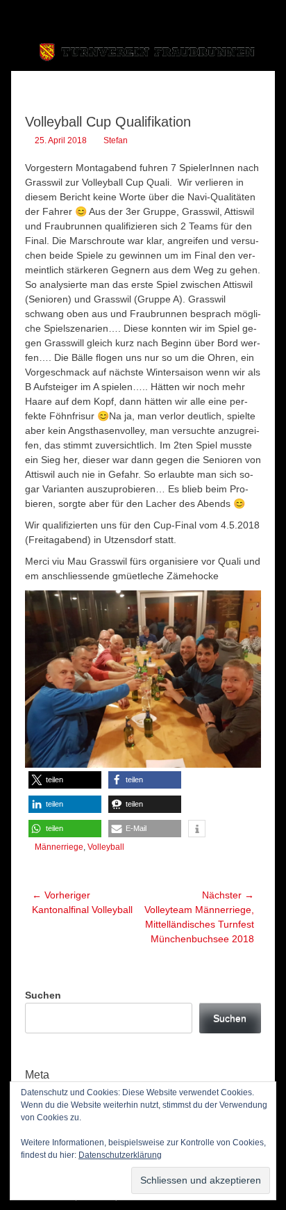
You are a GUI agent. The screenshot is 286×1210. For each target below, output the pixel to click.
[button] (64, 780)
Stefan (115, 140)
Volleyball (105, 847)
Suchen (43, 995)
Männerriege (59, 847)
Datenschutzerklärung (120, 1155)
